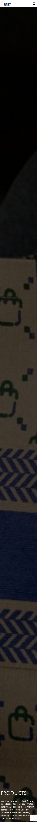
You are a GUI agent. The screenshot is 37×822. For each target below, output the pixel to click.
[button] (34, 3)
